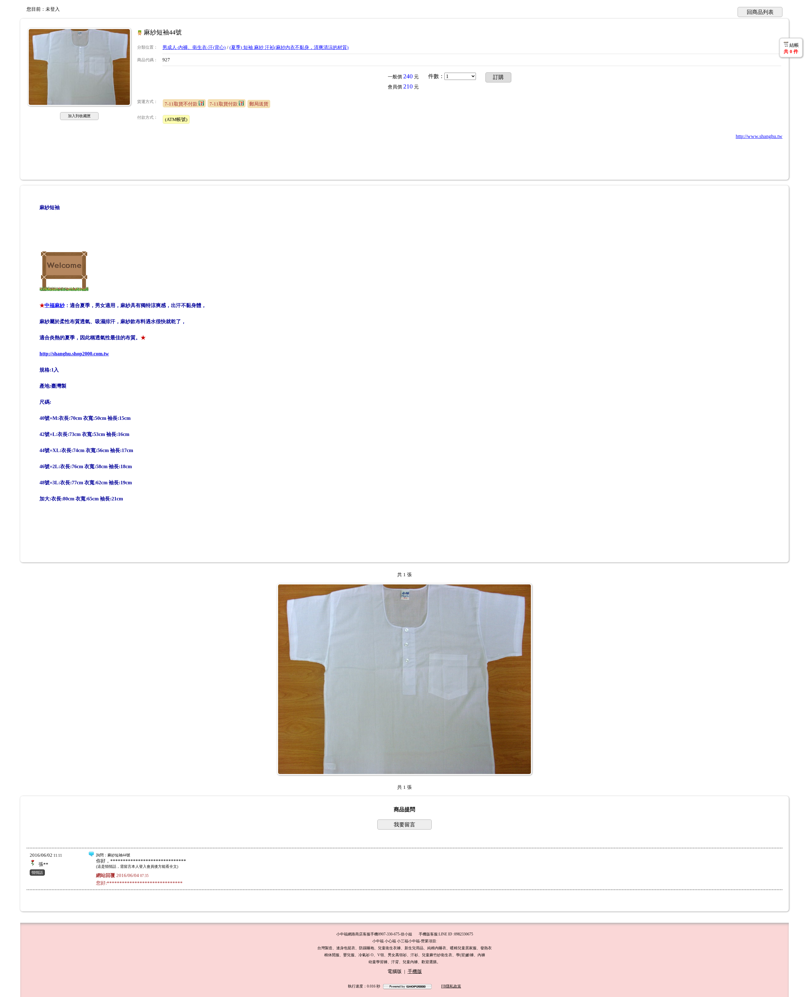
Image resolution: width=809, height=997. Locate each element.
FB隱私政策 (451, 986)
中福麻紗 (55, 305)
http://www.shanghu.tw (759, 136)
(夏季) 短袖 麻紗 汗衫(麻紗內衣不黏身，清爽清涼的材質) (289, 47)
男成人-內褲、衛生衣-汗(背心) (194, 47)
